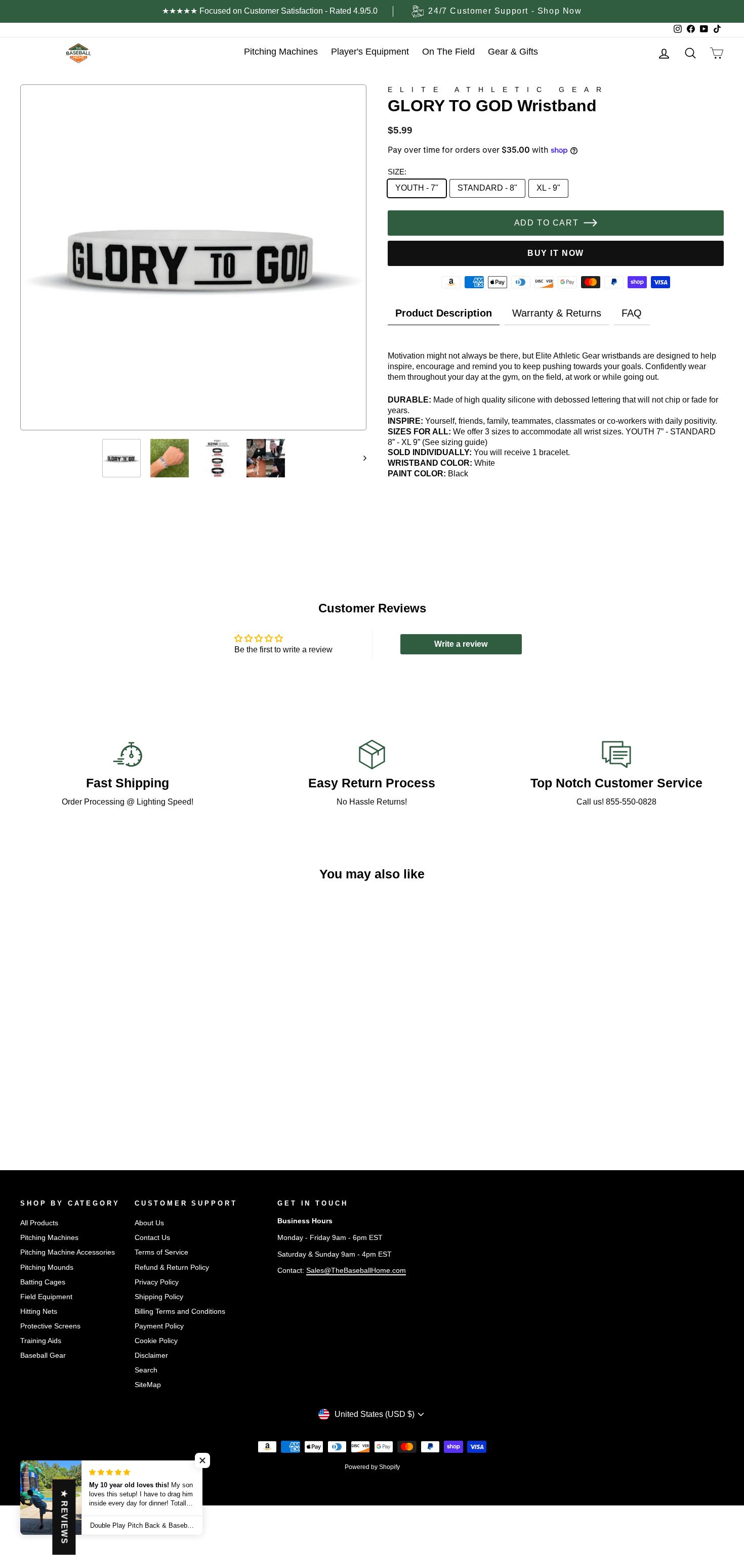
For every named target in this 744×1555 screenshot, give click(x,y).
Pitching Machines (49, 1237)
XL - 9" (548, 188)
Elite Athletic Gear (498, 89)
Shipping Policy (159, 1297)
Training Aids (40, 1341)
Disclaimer (151, 1355)
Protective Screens (50, 1326)
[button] (202, 1460)
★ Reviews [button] (64, 1517)
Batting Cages (42, 1282)
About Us (149, 1223)
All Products (39, 1223)
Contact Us (152, 1237)
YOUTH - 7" (416, 188)
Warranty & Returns (556, 313)
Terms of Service (161, 1252)
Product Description (443, 313)
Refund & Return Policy (172, 1267)
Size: (397, 171)
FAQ (632, 313)
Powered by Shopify (372, 1467)
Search (146, 1370)
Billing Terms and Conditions (180, 1311)
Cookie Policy (156, 1341)
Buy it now (555, 253)
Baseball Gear (43, 1355)
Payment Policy (159, 1326)
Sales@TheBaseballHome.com (356, 1270)
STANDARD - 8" (487, 188)
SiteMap (148, 1385)
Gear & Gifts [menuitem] (513, 52)
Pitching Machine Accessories (67, 1252)
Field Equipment (46, 1297)
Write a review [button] (460, 644)
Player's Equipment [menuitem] (370, 52)
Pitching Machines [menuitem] (281, 52)
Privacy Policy (157, 1282)
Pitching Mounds (46, 1267)
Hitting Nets (38, 1311)
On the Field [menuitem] (448, 52)
